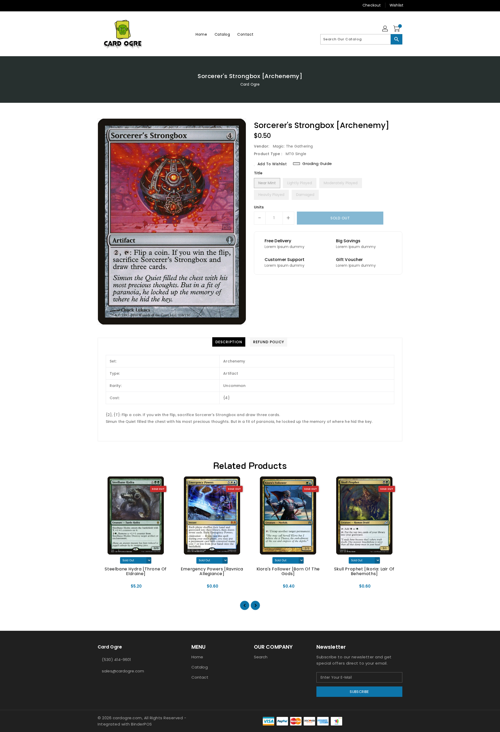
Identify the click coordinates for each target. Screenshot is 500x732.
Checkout (371, 5)
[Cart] (397, 29)
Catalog (199, 667)
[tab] (228, 342)
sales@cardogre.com (123, 671)
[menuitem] (201, 34)
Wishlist (396, 5)
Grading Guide (317, 163)
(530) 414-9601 (116, 659)
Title (258, 173)
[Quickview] (106, 588)
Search (261, 657)
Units (259, 207)
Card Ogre (250, 84)
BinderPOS (141, 724)
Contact (199, 677)
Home (197, 657)
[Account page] (385, 29)
